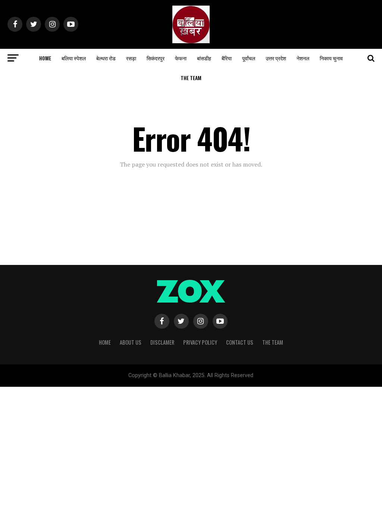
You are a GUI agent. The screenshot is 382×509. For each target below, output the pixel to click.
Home (105, 342)
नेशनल (303, 58)
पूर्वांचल (248, 58)
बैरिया (227, 58)
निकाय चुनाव (331, 58)
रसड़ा (131, 58)
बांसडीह (204, 58)
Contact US (239, 342)
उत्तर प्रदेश (276, 58)
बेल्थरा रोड (106, 58)
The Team (191, 78)
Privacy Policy (200, 342)
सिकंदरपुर (156, 58)
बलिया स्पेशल (74, 58)
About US (130, 342)
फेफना (181, 58)
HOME (45, 58)
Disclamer (162, 342)
